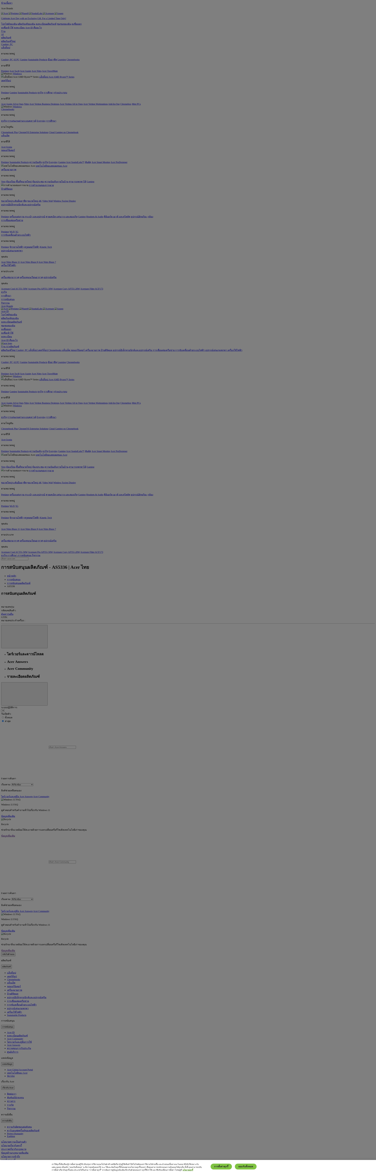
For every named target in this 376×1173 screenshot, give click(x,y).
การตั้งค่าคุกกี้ (221, 1166)
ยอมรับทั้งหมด (245, 1166)
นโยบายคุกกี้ (188, 1170)
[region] (188, 1166)
